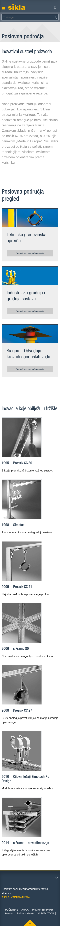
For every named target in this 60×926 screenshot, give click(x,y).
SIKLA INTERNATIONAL (16, 897)
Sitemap (8, 913)
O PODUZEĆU (46, 913)
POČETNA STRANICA (16, 909)
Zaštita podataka (25, 913)
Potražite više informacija (30, 253)
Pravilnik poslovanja (42, 909)
